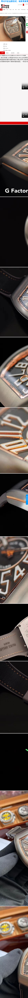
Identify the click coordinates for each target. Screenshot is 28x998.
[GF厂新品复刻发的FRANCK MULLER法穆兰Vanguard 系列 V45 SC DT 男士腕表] (12, 28)
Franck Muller (9, 13)
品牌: (4, 44)
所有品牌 (4, 9)
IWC (13, 9)
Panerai (19, 9)
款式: (4, 46)
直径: (4, 48)
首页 (1, 9)
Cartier (7, 9)
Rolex (16, 9)
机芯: (4, 50)
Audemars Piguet (23, 9)
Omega (10, 9)
